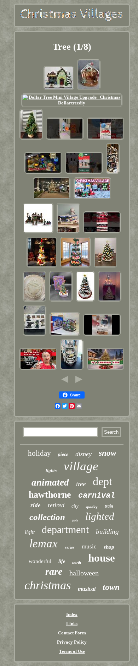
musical (87, 589)
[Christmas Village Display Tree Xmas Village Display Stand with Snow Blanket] (41, 267)
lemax (43, 543)
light (30, 532)
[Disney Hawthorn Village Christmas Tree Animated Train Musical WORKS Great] (72, 369)
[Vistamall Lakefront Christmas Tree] (51, 198)
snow (107, 453)
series (70, 547)
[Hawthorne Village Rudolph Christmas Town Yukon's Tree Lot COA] (58, 89)
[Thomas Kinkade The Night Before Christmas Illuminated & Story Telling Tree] (85, 301)
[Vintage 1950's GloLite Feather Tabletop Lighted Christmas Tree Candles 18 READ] (31, 139)
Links (71, 623)
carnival (96, 495)
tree (81, 484)
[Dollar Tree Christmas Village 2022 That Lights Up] (92, 198)
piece (63, 454)
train (109, 506)
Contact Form (72, 632)
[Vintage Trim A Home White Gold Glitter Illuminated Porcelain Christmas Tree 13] (109, 301)
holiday (39, 453)
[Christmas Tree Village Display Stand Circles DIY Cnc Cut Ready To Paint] (34, 301)
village (81, 466)
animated (50, 482)
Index (71, 614)
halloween (84, 573)
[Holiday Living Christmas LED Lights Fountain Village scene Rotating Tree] (64, 335)
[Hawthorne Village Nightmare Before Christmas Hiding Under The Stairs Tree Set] (34, 335)
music (89, 546)
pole (75, 520)
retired (56, 505)
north (76, 562)
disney (83, 453)
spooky (92, 507)
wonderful (40, 561)
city (75, 506)
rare (53, 571)
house (101, 558)
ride (35, 505)
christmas (47, 585)
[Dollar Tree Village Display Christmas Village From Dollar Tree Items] (38, 369)
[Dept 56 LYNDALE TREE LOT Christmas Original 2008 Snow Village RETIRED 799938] (38, 232)
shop (109, 547)
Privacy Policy (72, 642)
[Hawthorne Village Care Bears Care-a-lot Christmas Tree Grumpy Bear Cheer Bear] (105, 267)
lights (51, 470)
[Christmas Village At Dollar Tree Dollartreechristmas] (102, 232)
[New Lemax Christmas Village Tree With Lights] (43, 173)
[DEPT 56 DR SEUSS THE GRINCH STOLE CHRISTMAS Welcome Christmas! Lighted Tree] (61, 301)
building (107, 531)
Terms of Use (72, 651)
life (61, 561)
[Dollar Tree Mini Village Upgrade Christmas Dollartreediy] (72, 102)
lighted (99, 516)
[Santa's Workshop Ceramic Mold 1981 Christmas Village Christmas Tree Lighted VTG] (89, 89)
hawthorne (50, 494)
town (111, 587)
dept (102, 481)
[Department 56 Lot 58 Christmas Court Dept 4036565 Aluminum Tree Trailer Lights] (68, 232)
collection (47, 517)
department (65, 529)
